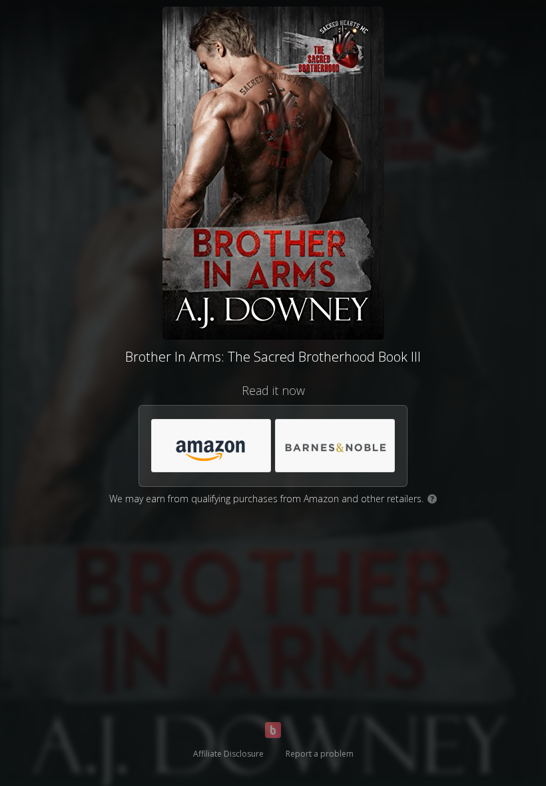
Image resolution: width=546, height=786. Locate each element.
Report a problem (320, 753)
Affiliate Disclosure (228, 753)
